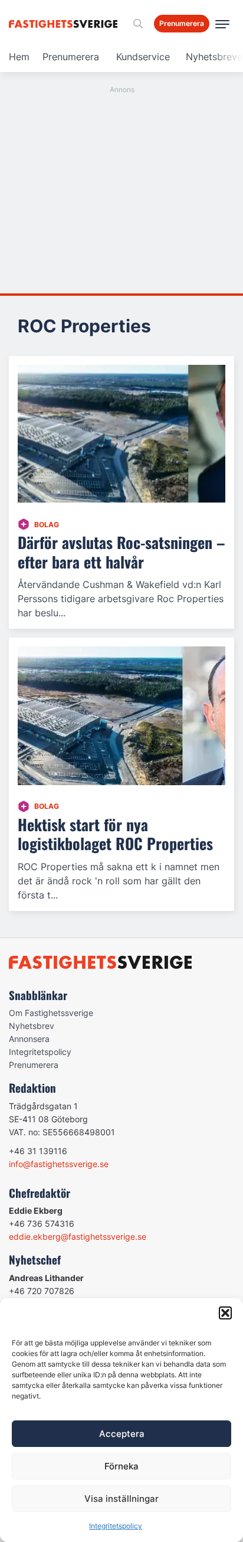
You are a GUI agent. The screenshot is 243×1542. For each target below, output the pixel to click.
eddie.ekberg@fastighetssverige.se (77, 1236)
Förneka (121, 1466)
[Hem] (65, 24)
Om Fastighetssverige (51, 1013)
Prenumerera (70, 57)
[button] (225, 1313)
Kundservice (143, 57)
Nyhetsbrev (31, 1026)
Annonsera (29, 1039)
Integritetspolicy (115, 1525)
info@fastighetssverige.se (59, 1164)
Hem (19, 57)
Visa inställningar (121, 1498)
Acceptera (122, 1433)
